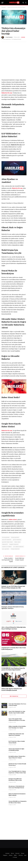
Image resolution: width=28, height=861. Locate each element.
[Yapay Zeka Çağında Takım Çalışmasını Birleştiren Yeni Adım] (4, 720)
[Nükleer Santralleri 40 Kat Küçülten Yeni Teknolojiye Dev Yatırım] (4, 728)
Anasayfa (3, 7)
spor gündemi (5, 548)
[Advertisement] (14, 61)
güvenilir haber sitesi (7, 542)
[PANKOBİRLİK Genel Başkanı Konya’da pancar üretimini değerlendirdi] (14, 659)
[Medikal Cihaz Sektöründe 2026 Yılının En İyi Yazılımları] (4, 735)
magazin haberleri (13, 544)
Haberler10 (5, 544)
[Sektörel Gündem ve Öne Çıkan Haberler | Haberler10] (14, 2)
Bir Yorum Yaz (14, 696)
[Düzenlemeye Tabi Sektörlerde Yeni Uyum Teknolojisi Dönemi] (4, 787)
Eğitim (15, 855)
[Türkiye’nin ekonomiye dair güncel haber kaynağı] (14, 23)
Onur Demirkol (9, 37)
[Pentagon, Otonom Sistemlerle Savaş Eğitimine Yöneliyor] (14, 598)
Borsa (12, 853)
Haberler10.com (6, 93)
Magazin (5, 855)
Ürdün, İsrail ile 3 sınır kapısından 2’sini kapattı (7, 560)
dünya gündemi (15, 537)
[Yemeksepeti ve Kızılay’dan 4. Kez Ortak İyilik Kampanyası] (14, 639)
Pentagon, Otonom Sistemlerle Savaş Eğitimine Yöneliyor (12, 607)
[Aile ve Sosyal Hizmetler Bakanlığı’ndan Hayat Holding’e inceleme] (14, 618)
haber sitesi (13, 519)
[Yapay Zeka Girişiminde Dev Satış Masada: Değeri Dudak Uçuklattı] (4, 713)
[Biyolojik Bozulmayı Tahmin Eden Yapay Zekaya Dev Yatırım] (4, 758)
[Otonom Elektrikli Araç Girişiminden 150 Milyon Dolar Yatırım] (4, 802)
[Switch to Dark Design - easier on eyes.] (26, 2)
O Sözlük (15, 857)
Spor (25, 855)
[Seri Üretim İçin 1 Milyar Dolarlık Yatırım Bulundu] (4, 742)
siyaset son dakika (6, 546)
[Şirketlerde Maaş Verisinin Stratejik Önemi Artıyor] (4, 765)
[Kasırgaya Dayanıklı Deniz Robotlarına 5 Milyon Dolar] (4, 780)
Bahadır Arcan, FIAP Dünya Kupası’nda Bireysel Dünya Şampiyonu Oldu (13, 587)
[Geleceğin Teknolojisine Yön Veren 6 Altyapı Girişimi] (4, 705)
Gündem (23, 37)
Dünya (22, 853)
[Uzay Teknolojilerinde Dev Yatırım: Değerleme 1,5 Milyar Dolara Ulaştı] (4, 772)
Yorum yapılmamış (7, 39)
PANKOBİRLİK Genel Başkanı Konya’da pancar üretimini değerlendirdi (13, 669)
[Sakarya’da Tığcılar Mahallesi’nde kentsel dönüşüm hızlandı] (14, 680)
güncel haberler (17, 539)
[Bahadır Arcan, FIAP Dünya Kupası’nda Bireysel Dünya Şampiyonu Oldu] (14, 577)
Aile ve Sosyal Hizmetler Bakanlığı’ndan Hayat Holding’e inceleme (13, 628)
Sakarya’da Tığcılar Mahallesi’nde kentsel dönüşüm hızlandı (11, 689)
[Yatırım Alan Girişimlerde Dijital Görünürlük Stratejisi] (4, 750)
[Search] (23, 2)
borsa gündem (5, 537)
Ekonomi (17, 853)
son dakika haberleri (18, 546)
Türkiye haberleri (15, 548)
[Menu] (2, 2)
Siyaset (10, 855)
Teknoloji (20, 855)
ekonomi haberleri (6, 539)
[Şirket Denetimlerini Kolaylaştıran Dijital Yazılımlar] (4, 795)
